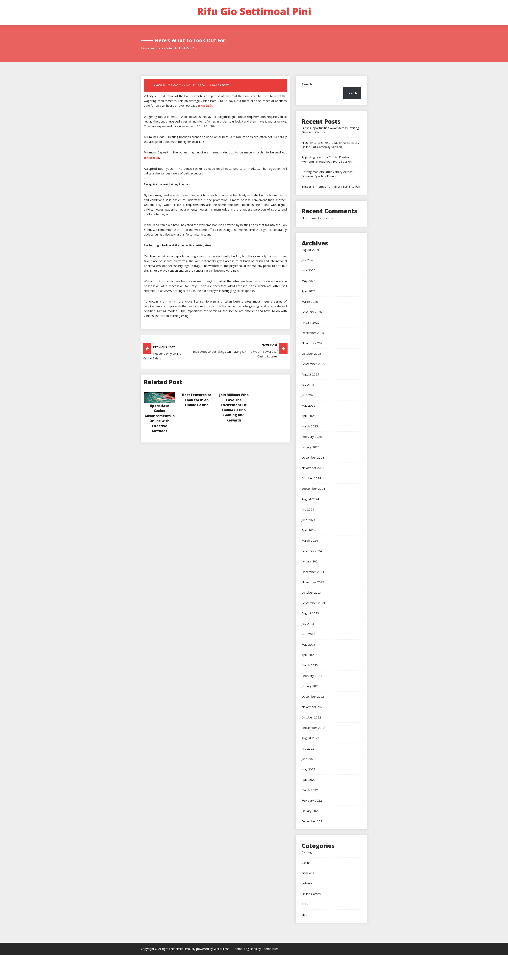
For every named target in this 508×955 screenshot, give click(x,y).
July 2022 (308, 748)
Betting (307, 852)
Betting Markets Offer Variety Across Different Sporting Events (327, 174)
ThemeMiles (270, 949)
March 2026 (310, 302)
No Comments (220, 85)
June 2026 (308, 270)
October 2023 (311, 592)
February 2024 (312, 551)
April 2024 (309, 530)
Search (307, 84)
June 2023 (308, 634)
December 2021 (313, 821)
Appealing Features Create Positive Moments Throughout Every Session (327, 159)
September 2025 (313, 364)
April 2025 (309, 416)
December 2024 (313, 457)
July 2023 (308, 624)
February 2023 (312, 676)
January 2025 (310, 447)
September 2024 (313, 488)
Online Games (311, 894)
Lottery (307, 883)
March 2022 (310, 790)
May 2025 (308, 405)
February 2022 (312, 800)
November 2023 (313, 582)
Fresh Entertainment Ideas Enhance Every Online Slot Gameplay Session (330, 145)
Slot (304, 915)
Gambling (308, 873)
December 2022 (313, 696)
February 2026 (312, 312)
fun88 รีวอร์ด (205, 105)
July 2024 (308, 509)
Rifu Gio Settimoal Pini (254, 11)
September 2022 (313, 728)
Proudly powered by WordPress (207, 949)
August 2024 (310, 499)
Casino (200, 85)
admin (161, 85)
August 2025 (310, 374)
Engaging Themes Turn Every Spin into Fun (331, 186)
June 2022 (308, 759)
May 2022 (308, 769)
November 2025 (313, 343)
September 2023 (313, 603)
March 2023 (310, 665)
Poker (306, 904)
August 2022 (310, 738)
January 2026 (310, 322)
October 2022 (311, 717)
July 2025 (308, 385)
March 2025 (310, 426)
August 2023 (310, 613)
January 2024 (310, 561)
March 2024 (310, 540)
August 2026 (310, 250)
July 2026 (308, 260)
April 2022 (309, 780)
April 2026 (309, 291)
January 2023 (310, 686)
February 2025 (312, 437)
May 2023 (308, 645)
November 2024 (313, 468)
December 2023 (313, 572)
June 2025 (308, 395)
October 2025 (311, 353)
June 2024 (308, 520)
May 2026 (308, 281)
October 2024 (311, 478)
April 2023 (309, 655)
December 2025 (313, 333)
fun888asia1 (151, 157)
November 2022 (313, 707)
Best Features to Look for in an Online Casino (196, 400)
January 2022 (310, 811)
